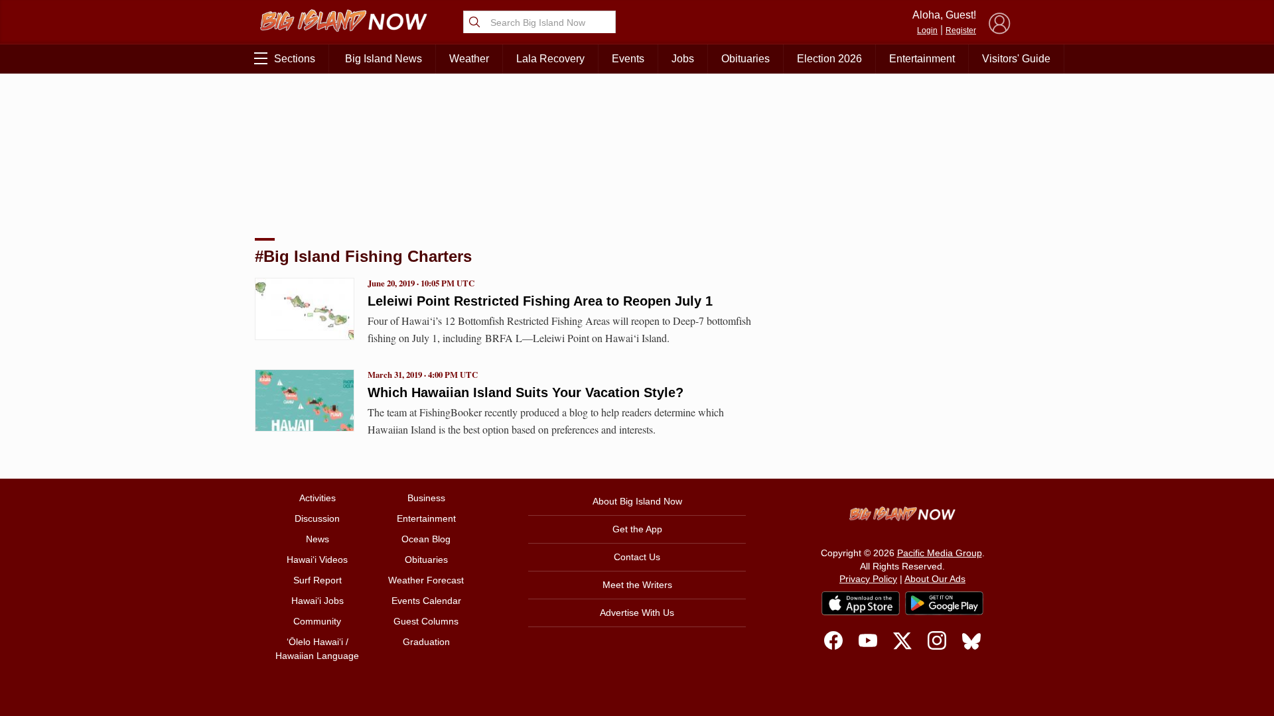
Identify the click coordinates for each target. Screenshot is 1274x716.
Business (426, 498)
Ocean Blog (426, 539)
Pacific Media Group (939, 553)
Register (961, 30)
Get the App (637, 529)
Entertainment (922, 58)
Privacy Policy (868, 578)
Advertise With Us (637, 612)
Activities (317, 498)
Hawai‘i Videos (317, 559)
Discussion (317, 518)
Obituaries (745, 58)
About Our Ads (934, 578)
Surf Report (317, 580)
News (317, 539)
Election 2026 (829, 58)
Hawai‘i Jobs (317, 600)
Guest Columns (426, 621)
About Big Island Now (637, 501)
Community (317, 621)
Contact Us (637, 557)
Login (927, 30)
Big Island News (383, 58)
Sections (294, 58)
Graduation (426, 641)
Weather (469, 58)
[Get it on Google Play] (944, 603)
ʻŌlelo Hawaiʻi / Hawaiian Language (317, 648)
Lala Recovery (550, 58)
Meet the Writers (637, 584)
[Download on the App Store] (860, 603)
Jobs (683, 58)
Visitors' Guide (1016, 58)
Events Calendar (426, 600)
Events (628, 58)
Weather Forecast (426, 580)
